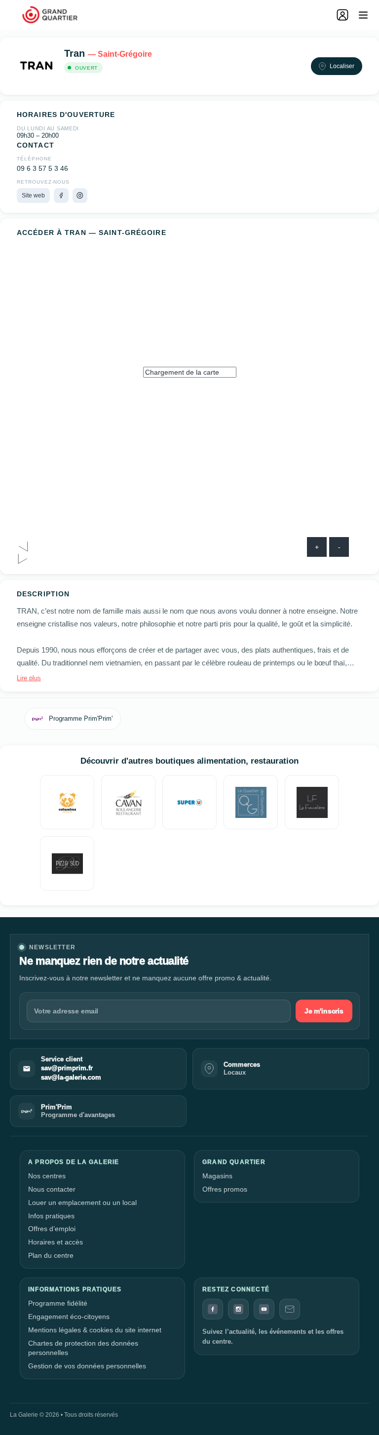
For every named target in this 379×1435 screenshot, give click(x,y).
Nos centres (47, 1176)
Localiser (342, 66)
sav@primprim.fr (67, 1068)
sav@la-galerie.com (71, 1077)
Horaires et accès (55, 1242)
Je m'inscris (323, 1011)
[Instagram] (80, 195)
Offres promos (224, 1189)
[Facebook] (61, 195)
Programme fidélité (57, 1303)
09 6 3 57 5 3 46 (42, 168)
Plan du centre (51, 1255)
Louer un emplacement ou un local (82, 1202)
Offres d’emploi (52, 1229)
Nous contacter (52, 1189)
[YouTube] (264, 1309)
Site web (33, 195)
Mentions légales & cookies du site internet (94, 1330)
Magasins (217, 1176)
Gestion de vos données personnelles (87, 1366)
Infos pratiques (51, 1216)
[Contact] (289, 1309)
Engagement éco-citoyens (69, 1316)
